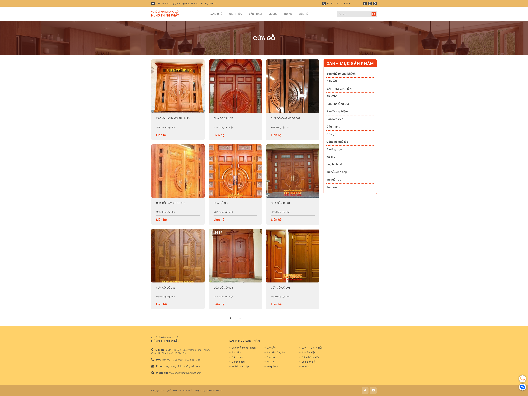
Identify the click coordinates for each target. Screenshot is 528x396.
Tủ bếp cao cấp (336, 172)
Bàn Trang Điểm (337, 111)
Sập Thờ (332, 96)
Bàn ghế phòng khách (341, 73)
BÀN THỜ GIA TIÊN (339, 88)
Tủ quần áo (333, 179)
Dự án (288, 14)
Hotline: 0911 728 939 (338, 3)
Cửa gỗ (331, 134)
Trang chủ (215, 14)
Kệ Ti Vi (331, 157)
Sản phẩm (255, 14)
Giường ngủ (334, 149)
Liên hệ (303, 14)
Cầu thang (333, 126)
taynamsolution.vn (214, 390)
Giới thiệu (235, 14)
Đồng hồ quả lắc (337, 141)
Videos (273, 14)
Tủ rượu (331, 187)
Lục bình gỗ (334, 164)
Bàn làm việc (334, 119)
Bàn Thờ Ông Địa (337, 104)
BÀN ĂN (331, 81)
